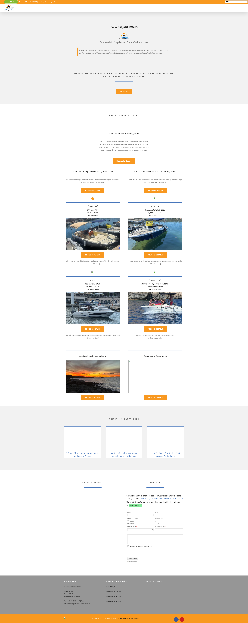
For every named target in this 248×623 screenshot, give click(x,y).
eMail (157, 512)
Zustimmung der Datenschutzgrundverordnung (141, 546)
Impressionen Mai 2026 (113, 596)
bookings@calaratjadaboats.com (50, 2)
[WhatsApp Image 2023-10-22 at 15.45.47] (93, 361)
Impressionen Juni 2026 (113, 592)
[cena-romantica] (155, 361)
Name (129, 512)
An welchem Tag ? (160, 527)
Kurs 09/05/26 (110, 587)
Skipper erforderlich (160, 518)
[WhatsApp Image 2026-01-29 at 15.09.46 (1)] (155, 218)
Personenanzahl (132, 527)
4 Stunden (131, 521)
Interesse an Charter (133, 518)
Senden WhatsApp (11, 2)
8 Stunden (131, 523)
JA (157, 521)
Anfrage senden (133, 558)
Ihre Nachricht (131, 533)
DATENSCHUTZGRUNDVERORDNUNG (128, 618)
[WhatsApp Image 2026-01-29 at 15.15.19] (155, 292)
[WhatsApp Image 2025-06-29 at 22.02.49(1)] (93, 218)
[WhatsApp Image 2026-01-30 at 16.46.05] (93, 292)
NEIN (158, 523)
